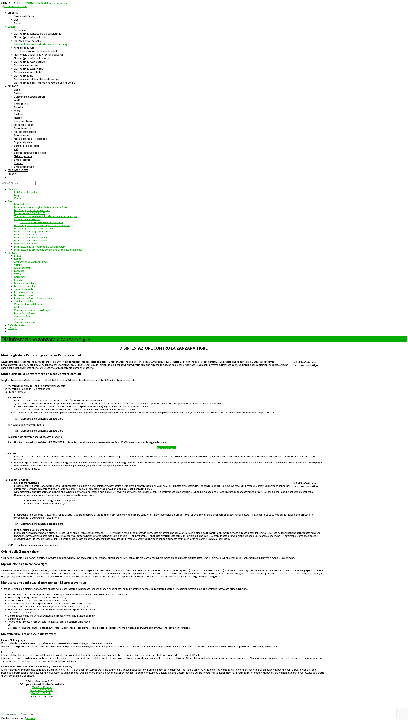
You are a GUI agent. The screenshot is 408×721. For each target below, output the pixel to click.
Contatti (18, 23)
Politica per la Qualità (24, 16)
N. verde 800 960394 (41, 690)
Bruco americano (22, 135)
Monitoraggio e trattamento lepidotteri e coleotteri (38, 54)
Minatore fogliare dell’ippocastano (30, 138)
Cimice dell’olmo (22, 159)
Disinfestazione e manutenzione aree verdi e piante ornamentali (45, 82)
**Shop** (12, 174)
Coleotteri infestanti (24, 121)
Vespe (17, 110)
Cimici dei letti (21, 103)
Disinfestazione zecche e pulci (29, 68)
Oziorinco (18, 163)
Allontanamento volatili (25, 47)
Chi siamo (13, 12)
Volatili (17, 100)
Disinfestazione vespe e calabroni (30, 61)
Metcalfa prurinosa (23, 156)
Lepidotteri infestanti (24, 124)
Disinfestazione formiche (26, 65)
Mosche (18, 117)
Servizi (12, 26)
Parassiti (13, 86)
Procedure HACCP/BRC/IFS (27, 40)
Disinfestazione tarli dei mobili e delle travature (36, 79)
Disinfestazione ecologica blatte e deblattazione (37, 33)
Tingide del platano (23, 142)
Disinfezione (20, 30)
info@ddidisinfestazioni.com (52, 2)
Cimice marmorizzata (24, 167)
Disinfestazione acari (24, 75)
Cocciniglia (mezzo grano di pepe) (30, 152)
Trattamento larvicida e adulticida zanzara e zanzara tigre (41, 44)
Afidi (16, 149)
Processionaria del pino (25, 131)
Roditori (18, 93)
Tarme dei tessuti (22, 128)
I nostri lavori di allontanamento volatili (38, 51)
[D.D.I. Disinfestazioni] (14, 6)
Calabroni (18, 114)
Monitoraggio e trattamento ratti (30, 37)
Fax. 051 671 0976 (41, 693)
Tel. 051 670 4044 (42, 687)
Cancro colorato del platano (27, 145)
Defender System (18, 170)
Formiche (18, 107)
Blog (16, 19)
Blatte (17, 89)
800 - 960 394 (26, 2)
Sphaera (30, 718)
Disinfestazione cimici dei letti (28, 72)
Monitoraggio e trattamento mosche (31, 58)
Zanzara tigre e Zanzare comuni (29, 96)
